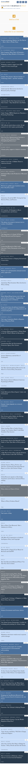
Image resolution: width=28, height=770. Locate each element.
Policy (17, 38)
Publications (24, 133)
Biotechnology (5, 717)
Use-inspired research (18, 292)
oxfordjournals (4, 664)
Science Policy (5, 365)
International (17, 450)
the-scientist (3, 167)
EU (14, 207)
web (2, 131)
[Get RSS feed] (20, 2)
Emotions (8, 705)
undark (2, 118)
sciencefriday (3, 385)
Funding (9, 62)
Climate (3, 135)
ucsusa (2, 688)
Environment (5, 644)
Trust (3, 220)
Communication (5, 86)
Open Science (5, 450)
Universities (5, 159)
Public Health (16, 110)
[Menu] (23, 2)
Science (8, 207)
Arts (3, 268)
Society (12, 183)
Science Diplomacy (10, 353)
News (26, 60)
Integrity (6, 680)
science (2, 179)
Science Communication (7, 438)
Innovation (12, 38)
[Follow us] (18, 2)
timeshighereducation (5, 94)
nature (2, 46)
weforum (3, 191)
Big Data (4, 511)
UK (7, 535)
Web (26, 85)
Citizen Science (5, 256)
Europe (3, 62)
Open (26, 2)
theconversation (4, 106)
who (2, 482)
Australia (4, 280)
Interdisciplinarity (15, 365)
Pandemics (4, 317)
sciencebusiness (4, 70)
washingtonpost (4, 228)
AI (2, 50)
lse (1, 604)
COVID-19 (4, 583)
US (2, 74)
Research (12, 171)
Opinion (25, 36)
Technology (5, 38)
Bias (7, 171)
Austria (4, 486)
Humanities (8, 268)
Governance (7, 50)
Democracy (14, 135)
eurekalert (3, 155)
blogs (2, 58)
